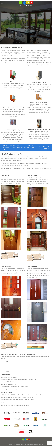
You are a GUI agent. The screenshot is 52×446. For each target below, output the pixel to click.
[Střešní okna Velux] (21, 431)
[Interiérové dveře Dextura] (35, 413)
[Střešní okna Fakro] (45, 419)
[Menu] (2, 3)
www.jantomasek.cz (38, 444)
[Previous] (3, 22)
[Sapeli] (7, 413)
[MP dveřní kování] (30, 431)
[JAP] (26, 425)
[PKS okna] (7, 419)
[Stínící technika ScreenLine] (45, 425)
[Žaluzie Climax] (35, 425)
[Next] (49, 22)
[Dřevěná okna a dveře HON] (45, 413)
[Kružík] (26, 419)
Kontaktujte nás (34, 442)
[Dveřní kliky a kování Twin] (7, 425)
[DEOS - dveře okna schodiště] (26, 3)
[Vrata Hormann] (35, 419)
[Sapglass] (16, 413)
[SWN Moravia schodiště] (16, 419)
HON (4, 149)
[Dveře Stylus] (26, 413)
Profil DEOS (17, 442)
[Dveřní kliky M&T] (16, 425)
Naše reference (25, 442)
